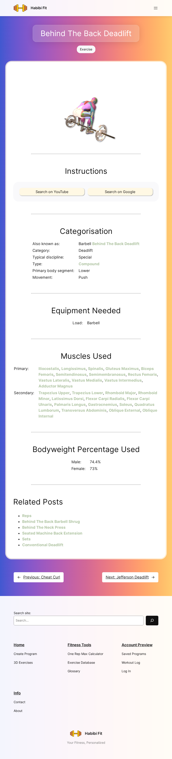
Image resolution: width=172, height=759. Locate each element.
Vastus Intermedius (123, 380)
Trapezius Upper (54, 393)
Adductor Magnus (56, 386)
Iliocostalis (49, 368)
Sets (26, 539)
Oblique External (124, 410)
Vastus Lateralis (54, 380)
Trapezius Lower (87, 393)
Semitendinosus (71, 374)
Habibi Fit (39, 8)
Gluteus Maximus (122, 368)
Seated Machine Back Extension (52, 533)
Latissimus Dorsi (68, 398)
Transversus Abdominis (84, 410)
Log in (126, 671)
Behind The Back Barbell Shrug (51, 521)
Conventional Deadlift (42, 545)
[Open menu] (155, 8)
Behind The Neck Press (44, 527)
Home (19, 645)
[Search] (152, 620)
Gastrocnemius (102, 404)
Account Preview (137, 645)
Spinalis (95, 368)
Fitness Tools (79, 645)
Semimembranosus (107, 374)
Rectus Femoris (142, 374)
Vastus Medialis (87, 380)
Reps (27, 515)
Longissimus (73, 368)
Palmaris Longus (70, 404)
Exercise (86, 49)
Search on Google (120, 191)
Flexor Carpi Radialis (105, 398)
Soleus (125, 404)
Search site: (22, 613)
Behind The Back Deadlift (116, 243)
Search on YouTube (52, 191)
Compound (89, 264)
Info (17, 693)
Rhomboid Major (120, 393)
